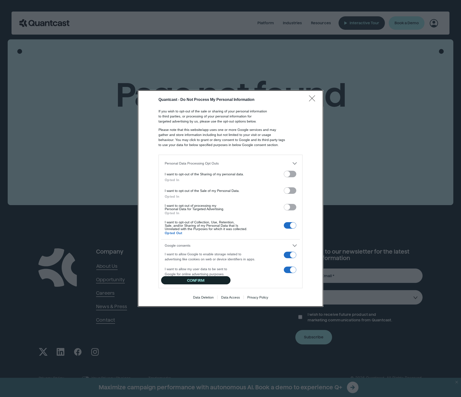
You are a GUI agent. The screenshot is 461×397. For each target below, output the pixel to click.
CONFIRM (196, 280)
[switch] (290, 174)
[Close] (313, 99)
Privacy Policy (257, 297)
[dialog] (230, 199)
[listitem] (230, 163)
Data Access (230, 297)
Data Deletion (203, 297)
